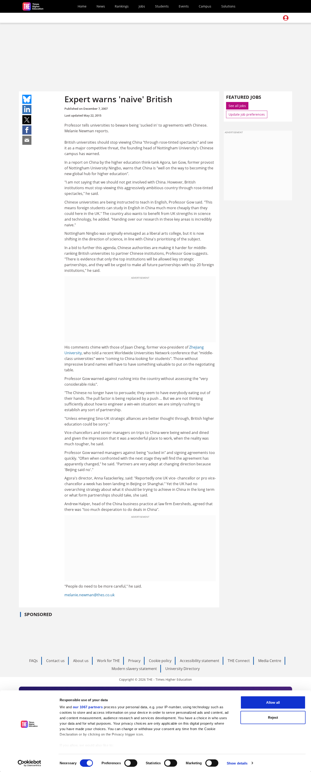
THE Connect (239, 660)
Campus (205, 6)
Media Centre (269, 660)
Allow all (273, 702)
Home (82, 6)
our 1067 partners (88, 707)
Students (162, 6)
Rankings (122, 6)
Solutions (228, 6)
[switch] (130, 763)
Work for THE (108, 660)
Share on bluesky (26, 99)
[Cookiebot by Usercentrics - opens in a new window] (29, 763)
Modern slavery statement (134, 668)
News (101, 6)
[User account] (286, 18)
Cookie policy (160, 660)
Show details (237, 763)
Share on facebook (26, 130)
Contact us (55, 660)
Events (184, 6)
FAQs (33, 660)
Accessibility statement (199, 660)
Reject (273, 717)
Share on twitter (26, 119)
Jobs (142, 6)
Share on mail (26, 140)
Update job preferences (247, 114)
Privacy (134, 660)
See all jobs (237, 106)
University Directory (182, 668)
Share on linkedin (26, 109)
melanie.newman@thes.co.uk (89, 594)
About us (81, 660)
